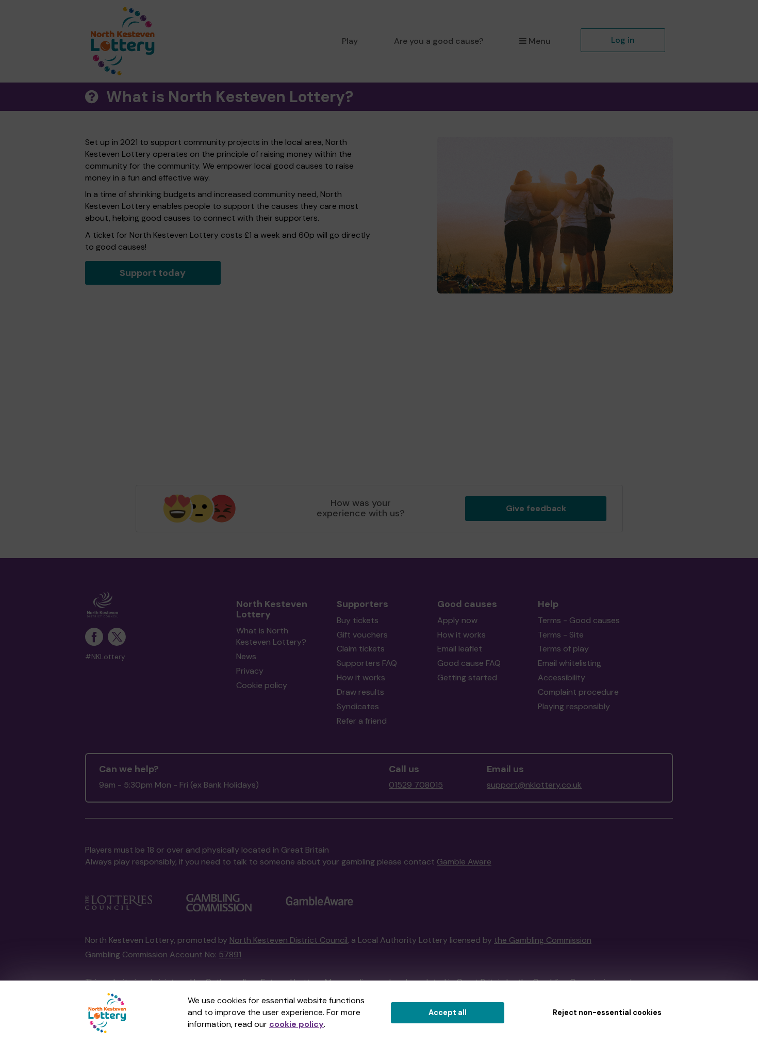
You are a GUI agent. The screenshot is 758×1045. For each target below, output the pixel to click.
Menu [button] (540, 41)
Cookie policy (261, 685)
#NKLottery (105, 656)
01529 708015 (416, 784)
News (246, 656)
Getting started (467, 677)
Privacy (249, 670)
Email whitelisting (569, 663)
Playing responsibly (574, 706)
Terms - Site (561, 634)
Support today (153, 273)
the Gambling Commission (542, 940)
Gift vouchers (362, 634)
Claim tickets (361, 648)
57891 (230, 954)
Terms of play (563, 648)
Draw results (360, 692)
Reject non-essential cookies (607, 1012)
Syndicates (358, 706)
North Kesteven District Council (288, 940)
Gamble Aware (464, 861)
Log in (623, 40)
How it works (361, 677)
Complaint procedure (578, 692)
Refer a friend (362, 720)
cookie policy (296, 1024)
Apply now (457, 620)
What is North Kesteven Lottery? (271, 636)
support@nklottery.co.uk (534, 784)
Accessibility (561, 677)
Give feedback (536, 508)
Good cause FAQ (469, 663)
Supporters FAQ (367, 663)
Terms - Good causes (579, 620)
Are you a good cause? (438, 41)
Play (350, 41)
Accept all (448, 1012)
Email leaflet (459, 648)
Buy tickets (357, 620)
